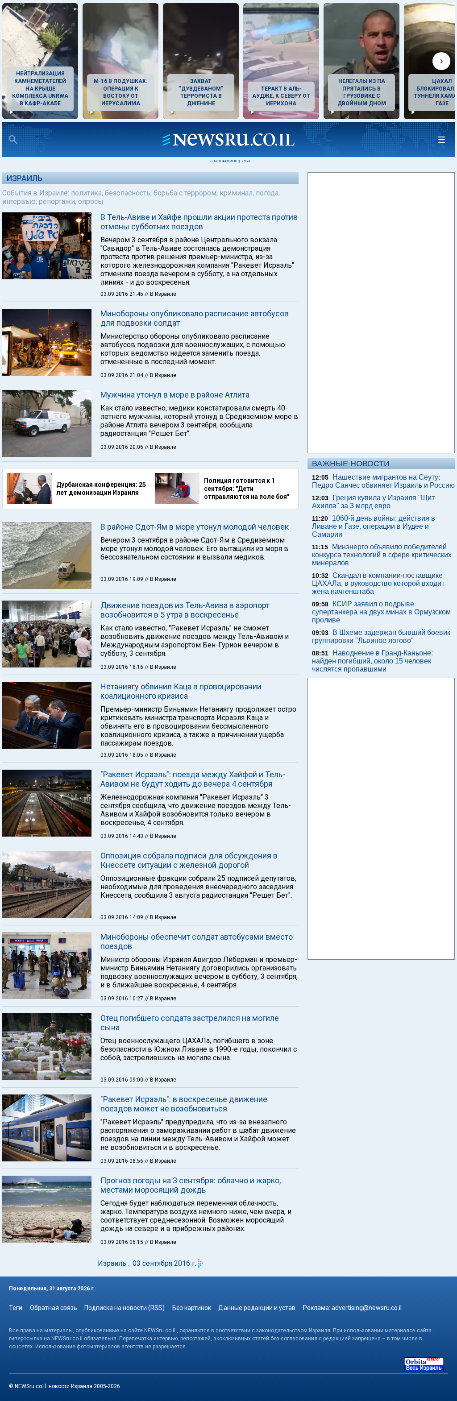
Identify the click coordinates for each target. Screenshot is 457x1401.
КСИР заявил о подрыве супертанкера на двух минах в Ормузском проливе (381, 612)
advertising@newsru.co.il (367, 1307)
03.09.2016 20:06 (122, 447)
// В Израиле (160, 294)
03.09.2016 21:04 (122, 375)
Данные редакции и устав (256, 1307)
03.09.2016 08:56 (122, 1161)
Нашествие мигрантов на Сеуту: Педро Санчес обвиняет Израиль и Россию (383, 481)
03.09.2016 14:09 (122, 917)
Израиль (24, 178)
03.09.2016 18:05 (122, 755)
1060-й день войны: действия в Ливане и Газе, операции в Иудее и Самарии (373, 526)
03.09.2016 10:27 (122, 998)
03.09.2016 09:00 (122, 1080)
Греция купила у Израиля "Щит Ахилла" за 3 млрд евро (373, 502)
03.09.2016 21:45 (122, 294)
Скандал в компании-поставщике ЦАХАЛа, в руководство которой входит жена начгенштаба (378, 583)
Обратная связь (53, 1307)
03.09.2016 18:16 (122, 667)
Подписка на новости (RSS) (124, 1307)
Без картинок (191, 1307)
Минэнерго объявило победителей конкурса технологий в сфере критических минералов (382, 555)
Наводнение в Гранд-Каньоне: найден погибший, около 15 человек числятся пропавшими (372, 661)
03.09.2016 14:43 (122, 836)
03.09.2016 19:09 (122, 579)
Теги (15, 1307)
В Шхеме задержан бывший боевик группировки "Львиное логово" (381, 636)
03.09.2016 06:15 (122, 1242)
